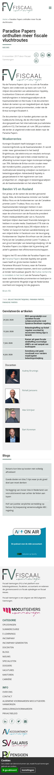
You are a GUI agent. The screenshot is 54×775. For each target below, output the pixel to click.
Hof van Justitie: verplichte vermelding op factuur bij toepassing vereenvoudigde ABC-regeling (26, 507)
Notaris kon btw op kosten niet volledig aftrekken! (24, 470)
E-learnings (9, 633)
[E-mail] (49, 55)
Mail (25, 721)
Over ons (7, 692)
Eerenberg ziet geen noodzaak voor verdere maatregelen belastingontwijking (36, 355)
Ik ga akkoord (10, 770)
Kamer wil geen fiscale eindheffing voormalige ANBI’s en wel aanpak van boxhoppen (36, 343)
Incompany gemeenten (15, 643)
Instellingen (28, 770)
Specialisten (9, 661)
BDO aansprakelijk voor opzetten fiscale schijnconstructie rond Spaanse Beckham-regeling (38, 320)
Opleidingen (9, 624)
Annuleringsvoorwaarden (17, 708)
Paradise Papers (10, 302)
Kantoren (8, 674)
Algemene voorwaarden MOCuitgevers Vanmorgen (24, 703)
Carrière (7, 679)
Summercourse (11, 629)
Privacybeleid (10, 713)
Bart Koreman (29, 429)
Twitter (18, 721)
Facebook (11, 721)
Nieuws (6, 47)
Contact (7, 696)
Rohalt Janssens (29, 390)
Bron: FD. (7, 290)
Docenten (8, 647)
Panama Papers (12, 258)
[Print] (36, 61)
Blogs (6, 652)
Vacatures (8, 670)
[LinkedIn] (42, 55)
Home (5, 19)
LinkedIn (5, 721)
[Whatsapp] (36, 55)
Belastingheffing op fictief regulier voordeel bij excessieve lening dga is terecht (37, 331)
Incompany (9, 638)
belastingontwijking (18, 299)
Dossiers (7, 665)
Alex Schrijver (28, 410)
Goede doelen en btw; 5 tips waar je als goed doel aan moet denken (26, 481)
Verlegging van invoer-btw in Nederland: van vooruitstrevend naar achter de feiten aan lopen (27, 493)
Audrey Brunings (30, 370)
